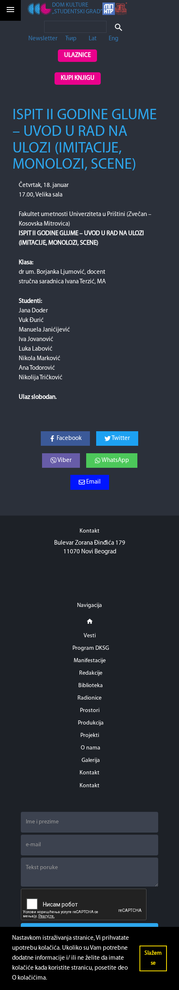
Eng (113, 39)
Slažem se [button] (153, 958)
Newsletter (42, 39)
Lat (93, 39)
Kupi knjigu (77, 78)
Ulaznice (77, 55)
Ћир (71, 39)
